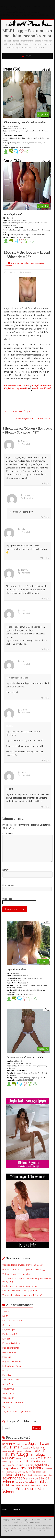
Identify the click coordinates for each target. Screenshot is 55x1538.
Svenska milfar (44, 1485)
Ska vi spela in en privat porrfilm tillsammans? (22, 1265)
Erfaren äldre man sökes (20, 263)
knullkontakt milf (19, 1451)
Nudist (5, 1370)
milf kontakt (17, 1461)
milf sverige (17, 1465)
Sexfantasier (8, 1398)
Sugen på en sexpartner (30, 1486)
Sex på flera (7, 1384)
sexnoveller (16, 1485)
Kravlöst (6, 1339)
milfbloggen (8, 1458)
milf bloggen (20, 1458)
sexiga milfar (20, 1482)
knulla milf (40, 1448)
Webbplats (7, 899)
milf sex (28, 1461)
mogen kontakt (27, 1465)
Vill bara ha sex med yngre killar (16, 1274)
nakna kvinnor (13, 1475)
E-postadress (9, 885)
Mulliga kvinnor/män (11, 1366)
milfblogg (19, 1454)
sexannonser (13, 1478)
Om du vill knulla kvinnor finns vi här (38, 1475)
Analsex (5, 1311)
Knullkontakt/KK (9, 1334)
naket (44, 1472)
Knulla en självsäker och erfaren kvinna (34, 418)
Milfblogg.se (17, 1520)
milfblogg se (31, 1458)
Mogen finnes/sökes (36, 263)
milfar (6, 1455)
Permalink (25, 444)
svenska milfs (8, 1489)
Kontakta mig (16, 1510)
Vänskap (6, 1407)
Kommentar (8, 833)
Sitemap (5, 1510)
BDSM (5, 1316)
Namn (5, 870)
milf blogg (36, 1454)
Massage (6, 1357)
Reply (46, 483)
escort (17, 1444)
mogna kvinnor (32, 1468)
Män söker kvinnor (10, 1348)
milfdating (6, 1461)
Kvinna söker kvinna (11, 1343)
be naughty (8, 1443)
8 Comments (27, 272)
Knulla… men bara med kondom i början (20, 1286)
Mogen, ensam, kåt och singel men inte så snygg (23, 1269)
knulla (31, 1447)
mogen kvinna (41, 1464)
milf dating (44, 1458)
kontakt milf (31, 1451)
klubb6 (25, 1448)
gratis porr (23, 1444)
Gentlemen (7, 1325)
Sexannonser (8, 266)
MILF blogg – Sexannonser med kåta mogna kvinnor (27, 33)
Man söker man (9, 1352)
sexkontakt (34, 1481)
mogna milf (26, 1471)
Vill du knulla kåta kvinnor (23, 1490)
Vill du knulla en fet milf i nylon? (17, 411)
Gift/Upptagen (8, 1330)
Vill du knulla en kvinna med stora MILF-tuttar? (22, 1295)
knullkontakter (7, 1451)
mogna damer (10, 1468)
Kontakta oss (11, 1531)
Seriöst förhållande (10, 1380)
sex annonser (31, 1478)
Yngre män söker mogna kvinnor (17, 1411)
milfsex (38, 1461)
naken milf (37, 1472)
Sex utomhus (8, 1389)
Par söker (6, 1375)
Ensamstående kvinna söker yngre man (19, 1290)
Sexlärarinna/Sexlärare (12, 1402)
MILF (41, 1451)
